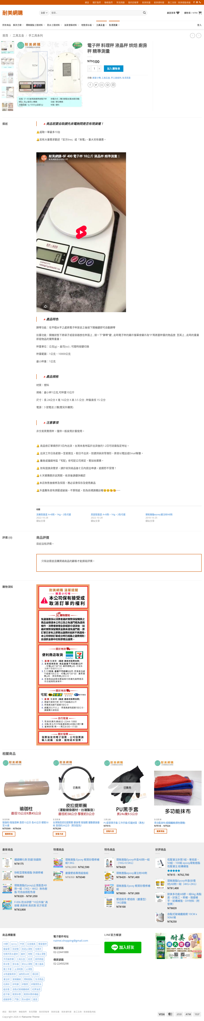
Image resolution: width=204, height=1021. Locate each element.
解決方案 (17, 24)
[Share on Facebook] (90, 84)
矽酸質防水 (36, 984)
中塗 (22, 943)
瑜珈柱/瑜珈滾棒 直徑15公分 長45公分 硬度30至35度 (25, 824)
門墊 (17, 999)
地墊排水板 (86, 24)
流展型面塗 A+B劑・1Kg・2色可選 (53, 514)
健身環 (6, 948)
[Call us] (200, 2)
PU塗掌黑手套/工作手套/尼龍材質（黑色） (125, 822)
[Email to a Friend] (101, 84)
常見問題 (120, 2)
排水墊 (6, 964)
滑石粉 (35, 974)
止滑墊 (29, 969)
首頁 (5, 35)
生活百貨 (113, 24)
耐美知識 (146, 2)
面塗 (35, 999)
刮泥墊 (16, 948)
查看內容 (59, 834)
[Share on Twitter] (96, 84)
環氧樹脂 (28, 979)
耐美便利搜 (159, 2)
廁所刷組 (39, 959)
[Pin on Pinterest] (107, 84)
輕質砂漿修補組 (31, 994)
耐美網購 (12, 12)
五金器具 (31, 943)
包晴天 (38, 948)
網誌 (87, 2)
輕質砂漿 (17, 994)
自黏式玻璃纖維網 (21, 989)
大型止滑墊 (40, 953)
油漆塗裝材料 (70, 24)
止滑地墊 (19, 969)
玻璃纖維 (17, 979)
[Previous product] (198, 35)
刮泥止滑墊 (27, 948)
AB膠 (5, 943)
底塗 (30, 959)
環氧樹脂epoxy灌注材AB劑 (159, 514)
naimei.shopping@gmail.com (70, 940)
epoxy (14, 943)
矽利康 (16, 984)
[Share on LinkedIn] (113, 84)
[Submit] (144, 13)
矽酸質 (25, 984)
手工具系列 (36, 35)
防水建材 (26, 999)
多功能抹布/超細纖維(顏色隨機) (169, 822)
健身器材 (42, 943)
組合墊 (6, 989)
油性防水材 (24, 974)
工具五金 (100, 24)
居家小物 (96, 77)
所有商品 (6, 24)
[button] (193, 12)
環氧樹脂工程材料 (34, 24)
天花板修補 (8, 959)
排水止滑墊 (27, 964)
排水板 (16, 964)
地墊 (30, 953)
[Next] (77, 74)
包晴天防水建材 (10, 953)
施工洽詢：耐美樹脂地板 (179, 2)
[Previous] (22, 74)
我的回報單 (133, 2)
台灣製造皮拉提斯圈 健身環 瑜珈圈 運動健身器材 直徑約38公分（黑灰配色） (76, 824)
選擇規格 (9, 834)
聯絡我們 (108, 2)
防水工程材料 (53, 24)
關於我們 (97, 2)
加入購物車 (113, 68)
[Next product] (192, 35)
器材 (23, 953)
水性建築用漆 (9, 974)
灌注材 (6, 979)
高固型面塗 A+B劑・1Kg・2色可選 (108, 514)
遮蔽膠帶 (7, 999)
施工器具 (39, 964)
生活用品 (39, 979)
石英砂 (6, 984)
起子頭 (6, 994)
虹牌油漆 (36, 989)
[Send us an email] (197, 2)
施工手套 (7, 969)
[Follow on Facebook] (194, 2)
